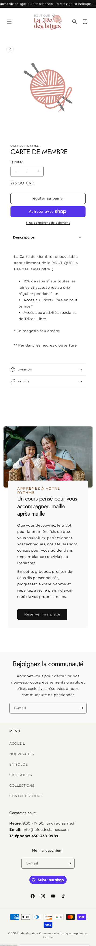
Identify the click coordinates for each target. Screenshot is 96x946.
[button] (9, 21)
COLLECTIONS (21, 785)
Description (24, 237)
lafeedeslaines (29, 933)
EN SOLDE (18, 764)
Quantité (16, 162)
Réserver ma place (42, 614)
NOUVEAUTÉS (21, 754)
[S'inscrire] (81, 708)
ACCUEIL (17, 743)
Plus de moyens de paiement (48, 222)
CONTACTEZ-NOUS (26, 796)
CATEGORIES (20, 775)
